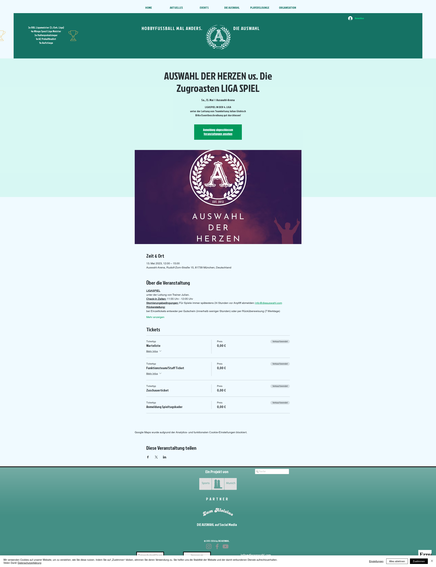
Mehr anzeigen (155, 317)
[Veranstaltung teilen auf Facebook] (148, 457)
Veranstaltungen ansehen (218, 134)
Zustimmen (419, 561)
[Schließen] (432, 561)
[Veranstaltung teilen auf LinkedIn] (164, 457)
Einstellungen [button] (376, 561)
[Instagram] (208, 546)
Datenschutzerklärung (29, 562)
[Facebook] (217, 546)
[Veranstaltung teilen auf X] (156, 457)
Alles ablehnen (397, 561)
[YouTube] (225, 546)
